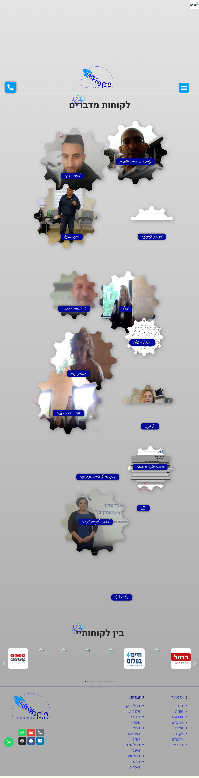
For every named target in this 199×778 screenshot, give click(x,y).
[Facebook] (31, 741)
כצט (143, 508)
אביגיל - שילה (142, 342)
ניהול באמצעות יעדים (133, 733)
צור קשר (177, 744)
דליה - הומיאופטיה (68, 413)
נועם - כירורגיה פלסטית (135, 161)
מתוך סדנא (72, 236)
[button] (184, 88)
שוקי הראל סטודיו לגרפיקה (97, 477)
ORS (121, 597)
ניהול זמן (134, 755)
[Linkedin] (40, 741)
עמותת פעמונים (152, 236)
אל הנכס (150, 426)
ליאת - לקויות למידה (95, 522)
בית (180, 705)
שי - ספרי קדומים (74, 308)
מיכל (125, 308)
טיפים (179, 727)
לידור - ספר (72, 176)
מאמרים (177, 722)
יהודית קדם (78, 373)
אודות (179, 711)
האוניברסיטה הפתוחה (150, 467)
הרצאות (177, 716)
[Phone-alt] (40, 732)
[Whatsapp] (9, 742)
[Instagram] (22, 741)
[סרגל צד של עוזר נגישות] (194, 4)
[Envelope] (31, 732)
